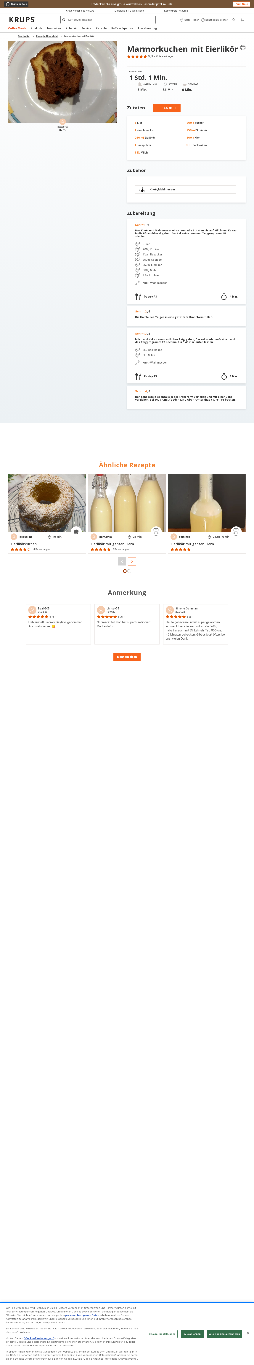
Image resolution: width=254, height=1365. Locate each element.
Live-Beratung (147, 28)
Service (86, 28)
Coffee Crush (17, 28)
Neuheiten (54, 28)
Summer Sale (16, 5)
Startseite (23, 36)
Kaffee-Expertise (122, 28)
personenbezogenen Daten (82, 1315)
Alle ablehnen (192, 1333)
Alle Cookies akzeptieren (224, 1333)
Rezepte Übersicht (47, 36)
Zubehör (71, 28)
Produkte (37, 28)
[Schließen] (248, 1333)
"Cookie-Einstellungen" (39, 1338)
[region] (127, 1333)
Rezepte (101, 28)
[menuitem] (17, 28)
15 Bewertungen (165, 56)
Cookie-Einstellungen (162, 1333)
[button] (189, 20)
